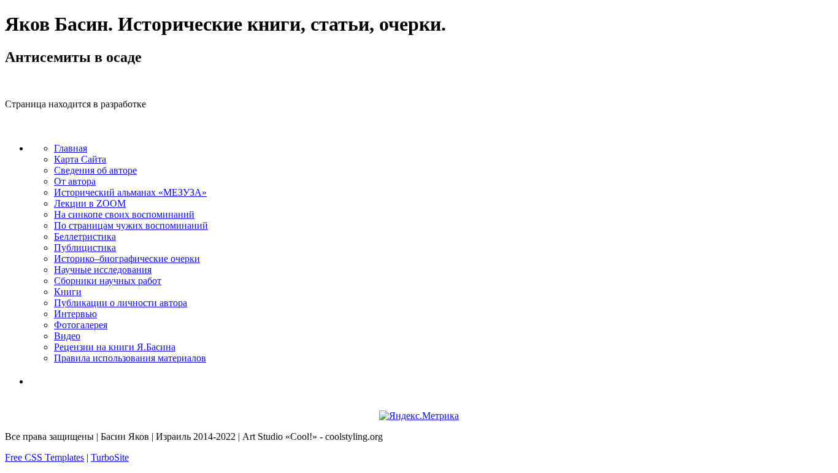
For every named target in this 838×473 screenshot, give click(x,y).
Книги (68, 291)
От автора (75, 181)
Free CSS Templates (44, 457)
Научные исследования (103, 269)
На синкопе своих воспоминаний (124, 214)
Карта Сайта (80, 159)
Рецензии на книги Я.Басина (114, 347)
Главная (70, 148)
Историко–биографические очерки (127, 258)
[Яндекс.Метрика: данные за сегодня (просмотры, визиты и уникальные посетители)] (419, 415)
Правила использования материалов (130, 358)
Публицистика (85, 247)
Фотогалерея (80, 325)
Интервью (75, 314)
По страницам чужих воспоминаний (131, 225)
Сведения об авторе (95, 170)
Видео (67, 336)
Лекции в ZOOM (90, 203)
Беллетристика (85, 236)
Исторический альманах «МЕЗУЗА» (130, 192)
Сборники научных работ (107, 280)
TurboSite (110, 457)
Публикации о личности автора (120, 303)
